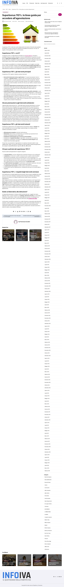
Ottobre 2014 (47, 320)
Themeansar (40, 585)
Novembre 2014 (48, 318)
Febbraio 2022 (47, 173)
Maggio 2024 (47, 101)
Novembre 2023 (48, 117)
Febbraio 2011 (47, 438)
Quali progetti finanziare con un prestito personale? (52, 37)
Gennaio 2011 (47, 441)
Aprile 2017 (47, 240)
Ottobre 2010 (47, 449)
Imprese (23, 3)
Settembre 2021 (48, 186)
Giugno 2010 (47, 460)
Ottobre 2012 (47, 385)
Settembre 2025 (48, 63)
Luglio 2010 (47, 457)
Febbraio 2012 (47, 406)
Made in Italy (37, 3)
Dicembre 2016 (47, 251)
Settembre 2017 (47, 227)
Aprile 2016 (47, 272)
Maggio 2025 (47, 69)
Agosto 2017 (47, 229)
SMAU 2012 (47, 546)
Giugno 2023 (47, 130)
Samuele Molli (20, 238)
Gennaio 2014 (47, 344)
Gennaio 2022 (47, 176)
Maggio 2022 (47, 165)
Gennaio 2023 (47, 144)
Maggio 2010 (47, 462)
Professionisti (31, 3)
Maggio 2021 (47, 197)
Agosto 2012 (47, 390)
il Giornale (46, 506)
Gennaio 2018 (47, 216)
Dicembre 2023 (47, 114)
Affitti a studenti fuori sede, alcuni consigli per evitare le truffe (53, 22)
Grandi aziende (47, 498)
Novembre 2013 (48, 350)
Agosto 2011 (47, 422)
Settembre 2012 (48, 387)
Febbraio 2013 (47, 374)
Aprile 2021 (47, 200)
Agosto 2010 (47, 454)
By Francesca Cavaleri (7, 21)
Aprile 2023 (47, 136)
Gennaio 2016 (47, 280)
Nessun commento (21, 21)
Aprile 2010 (47, 465)
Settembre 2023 (48, 122)
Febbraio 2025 (47, 77)
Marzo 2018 (47, 211)
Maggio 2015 (47, 302)
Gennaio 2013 (47, 377)
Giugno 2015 (47, 299)
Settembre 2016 (48, 259)
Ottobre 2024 (47, 87)
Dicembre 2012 (47, 379)
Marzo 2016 (47, 275)
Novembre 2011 (47, 414)
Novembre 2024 (48, 85)
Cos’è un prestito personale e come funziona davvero (53, 30)
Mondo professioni (48, 530)
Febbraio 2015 (47, 310)
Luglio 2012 (47, 393)
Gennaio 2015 (47, 312)
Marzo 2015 (47, 307)
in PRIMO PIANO (48, 511)
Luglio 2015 (47, 296)
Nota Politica (47, 535)
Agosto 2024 (47, 93)
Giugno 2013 (47, 363)
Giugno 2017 (47, 235)
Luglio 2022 (47, 160)
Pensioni (46, 538)
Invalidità (46, 514)
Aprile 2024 (47, 103)
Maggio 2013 (47, 366)
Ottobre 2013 (47, 352)
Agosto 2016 (47, 261)
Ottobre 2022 (47, 152)
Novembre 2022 (48, 149)
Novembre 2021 (48, 181)
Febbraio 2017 (47, 245)
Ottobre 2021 (47, 184)
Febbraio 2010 (47, 470)
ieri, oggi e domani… (48, 503)
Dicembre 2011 (47, 411)
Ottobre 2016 (47, 256)
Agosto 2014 (47, 326)
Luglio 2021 (47, 192)
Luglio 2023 (47, 128)
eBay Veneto (47, 493)
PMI (27, 3)
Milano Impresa (47, 522)
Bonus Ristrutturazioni (29, 21)
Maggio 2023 (47, 133)
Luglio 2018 (47, 208)
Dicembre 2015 (47, 283)
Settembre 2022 (48, 154)
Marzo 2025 (47, 74)
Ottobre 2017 (47, 224)
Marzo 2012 (47, 403)
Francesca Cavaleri (25, 221)
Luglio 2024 (47, 95)
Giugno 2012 (47, 395)
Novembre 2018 (48, 205)
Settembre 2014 (48, 323)
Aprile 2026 (47, 53)
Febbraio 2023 (47, 141)
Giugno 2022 (47, 162)
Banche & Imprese (22, 560)
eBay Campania (47, 490)
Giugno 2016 (47, 267)
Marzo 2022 (47, 170)
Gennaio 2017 (47, 248)
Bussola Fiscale (47, 482)
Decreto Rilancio (28, 55)
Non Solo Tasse (5, 12)
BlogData (35, 585)
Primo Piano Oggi (48, 541)
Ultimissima (47, 549)
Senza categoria (48, 543)
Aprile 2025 (47, 71)
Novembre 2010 (48, 446)
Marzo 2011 (47, 435)
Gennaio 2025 (47, 79)
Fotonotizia (47, 495)
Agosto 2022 (47, 157)
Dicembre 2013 (47, 347)
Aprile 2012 (47, 401)
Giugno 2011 (47, 427)
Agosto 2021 (47, 189)
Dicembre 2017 (47, 219)
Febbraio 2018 (47, 213)
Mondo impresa (47, 527)
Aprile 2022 (47, 168)
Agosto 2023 (47, 125)
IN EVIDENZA (47, 509)
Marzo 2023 (47, 138)
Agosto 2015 (47, 294)
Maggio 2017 (47, 237)
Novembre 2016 (48, 253)
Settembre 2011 (47, 419)
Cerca (45, 12)
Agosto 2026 (47, 50)
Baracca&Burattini (48, 479)
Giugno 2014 (47, 331)
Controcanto (47, 487)
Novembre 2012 (48, 382)
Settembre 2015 (48, 291)
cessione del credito (32, 198)
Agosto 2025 (47, 66)
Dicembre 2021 (47, 178)
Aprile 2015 (47, 304)
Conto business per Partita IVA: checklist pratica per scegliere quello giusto (52, 26)
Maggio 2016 (47, 269)
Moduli (46, 525)
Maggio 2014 (47, 334)
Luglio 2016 (47, 264)
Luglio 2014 (47, 328)
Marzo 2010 (47, 468)
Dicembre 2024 (47, 82)
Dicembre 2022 (47, 146)
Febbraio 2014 (47, 342)
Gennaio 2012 (47, 409)
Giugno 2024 (47, 98)
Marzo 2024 (47, 106)
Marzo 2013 (47, 371)
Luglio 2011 (47, 425)
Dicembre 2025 (47, 55)
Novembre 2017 (47, 221)
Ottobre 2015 (47, 288)
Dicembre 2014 (47, 315)
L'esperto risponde (48, 517)
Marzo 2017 (47, 243)
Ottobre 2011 (47, 417)
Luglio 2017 (47, 232)
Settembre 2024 (48, 90)
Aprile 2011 (47, 433)
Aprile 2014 (47, 336)
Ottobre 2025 (47, 61)
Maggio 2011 (47, 430)
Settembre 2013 (48, 355)
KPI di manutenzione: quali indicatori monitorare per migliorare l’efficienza (51, 33)
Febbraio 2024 (47, 109)
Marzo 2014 (47, 339)
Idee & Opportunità (44, 3)
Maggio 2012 (47, 398)
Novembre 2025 (48, 58)
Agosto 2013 (47, 358)
